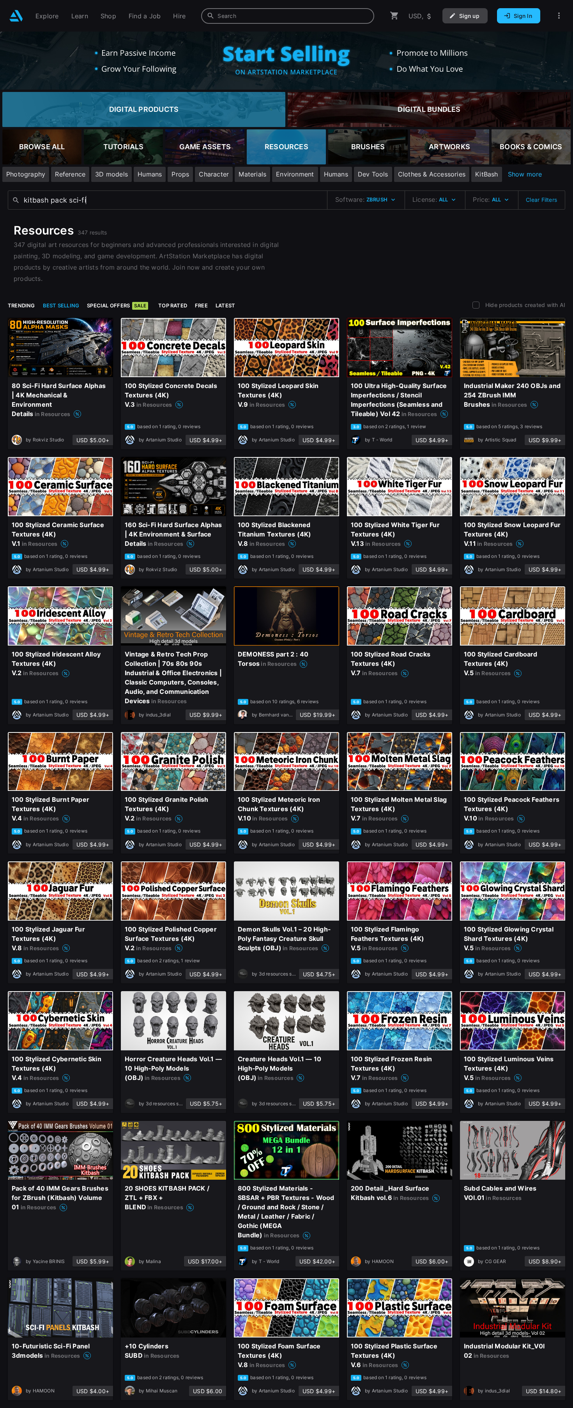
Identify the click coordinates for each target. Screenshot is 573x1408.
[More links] (559, 16)
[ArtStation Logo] (16, 16)
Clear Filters (541, 199)
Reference (70, 174)
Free (201, 305)
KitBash (486, 174)
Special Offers (116, 305)
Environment (295, 174)
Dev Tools (373, 174)
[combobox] (287, 16)
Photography (25, 174)
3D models (111, 174)
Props (180, 174)
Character (214, 174)
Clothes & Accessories (431, 174)
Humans (150, 174)
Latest (225, 305)
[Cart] (394, 16)
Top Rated (172, 305)
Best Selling (61, 305)
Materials (252, 174)
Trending (21, 305)
